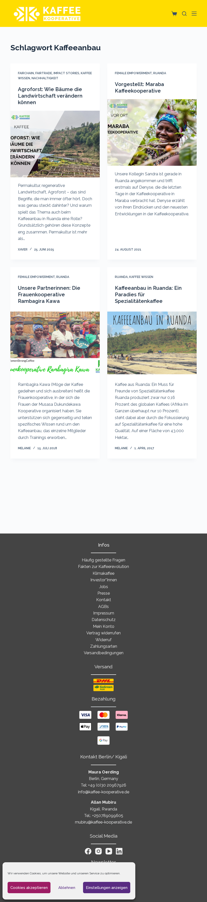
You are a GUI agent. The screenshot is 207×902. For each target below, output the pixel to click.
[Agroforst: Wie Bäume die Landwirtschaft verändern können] (55, 144)
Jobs (103, 586)
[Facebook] (88, 851)
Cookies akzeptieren (29, 887)
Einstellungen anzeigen (106, 887)
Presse (103, 593)
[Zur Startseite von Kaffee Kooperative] (47, 13)
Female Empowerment (133, 73)
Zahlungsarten (103, 646)
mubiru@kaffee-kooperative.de (103, 822)
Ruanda (159, 73)
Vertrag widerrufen (103, 633)
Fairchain (26, 73)
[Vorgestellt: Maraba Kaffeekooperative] (152, 132)
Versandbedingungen (103, 652)
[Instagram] (98, 851)
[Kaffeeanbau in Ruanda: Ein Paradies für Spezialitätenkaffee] (152, 342)
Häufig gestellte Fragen (103, 560)
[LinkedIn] (119, 851)
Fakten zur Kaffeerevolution (103, 566)
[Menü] (194, 13)
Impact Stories (66, 73)
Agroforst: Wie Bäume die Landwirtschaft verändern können (50, 95)
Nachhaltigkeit (45, 78)
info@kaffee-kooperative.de (103, 792)
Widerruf (103, 639)
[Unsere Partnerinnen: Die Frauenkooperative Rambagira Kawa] (55, 342)
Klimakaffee (103, 573)
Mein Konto (103, 626)
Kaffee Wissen (141, 277)
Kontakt (103, 599)
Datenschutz (104, 619)
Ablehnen (66, 887)
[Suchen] (184, 13)
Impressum (103, 613)
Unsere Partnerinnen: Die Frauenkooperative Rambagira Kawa (49, 294)
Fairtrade (43, 73)
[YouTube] (109, 851)
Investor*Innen (103, 580)
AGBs (103, 606)
